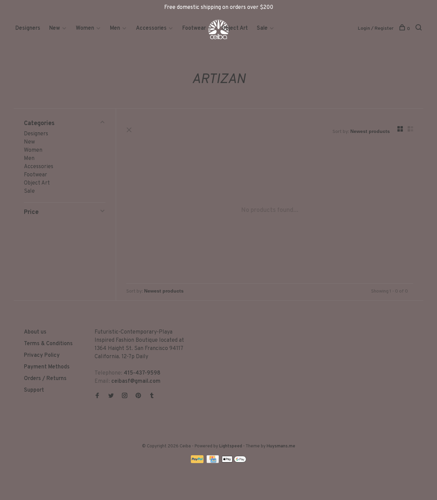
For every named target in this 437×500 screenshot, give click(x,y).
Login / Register (376, 28)
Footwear (194, 28)
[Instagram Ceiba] (124, 396)
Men (115, 28)
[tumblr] (152, 396)
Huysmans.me (281, 446)
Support (34, 390)
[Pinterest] (138, 396)
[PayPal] (198, 461)
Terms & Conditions (48, 343)
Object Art (235, 28)
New (55, 28)
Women (85, 28)
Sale (262, 28)
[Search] (419, 29)
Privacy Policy (42, 355)
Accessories (151, 28)
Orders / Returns (45, 378)
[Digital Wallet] (234, 461)
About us (35, 332)
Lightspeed (230, 446)
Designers (27, 28)
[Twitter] (111, 396)
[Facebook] (97, 396)
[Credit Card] (213, 461)
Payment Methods (47, 367)
